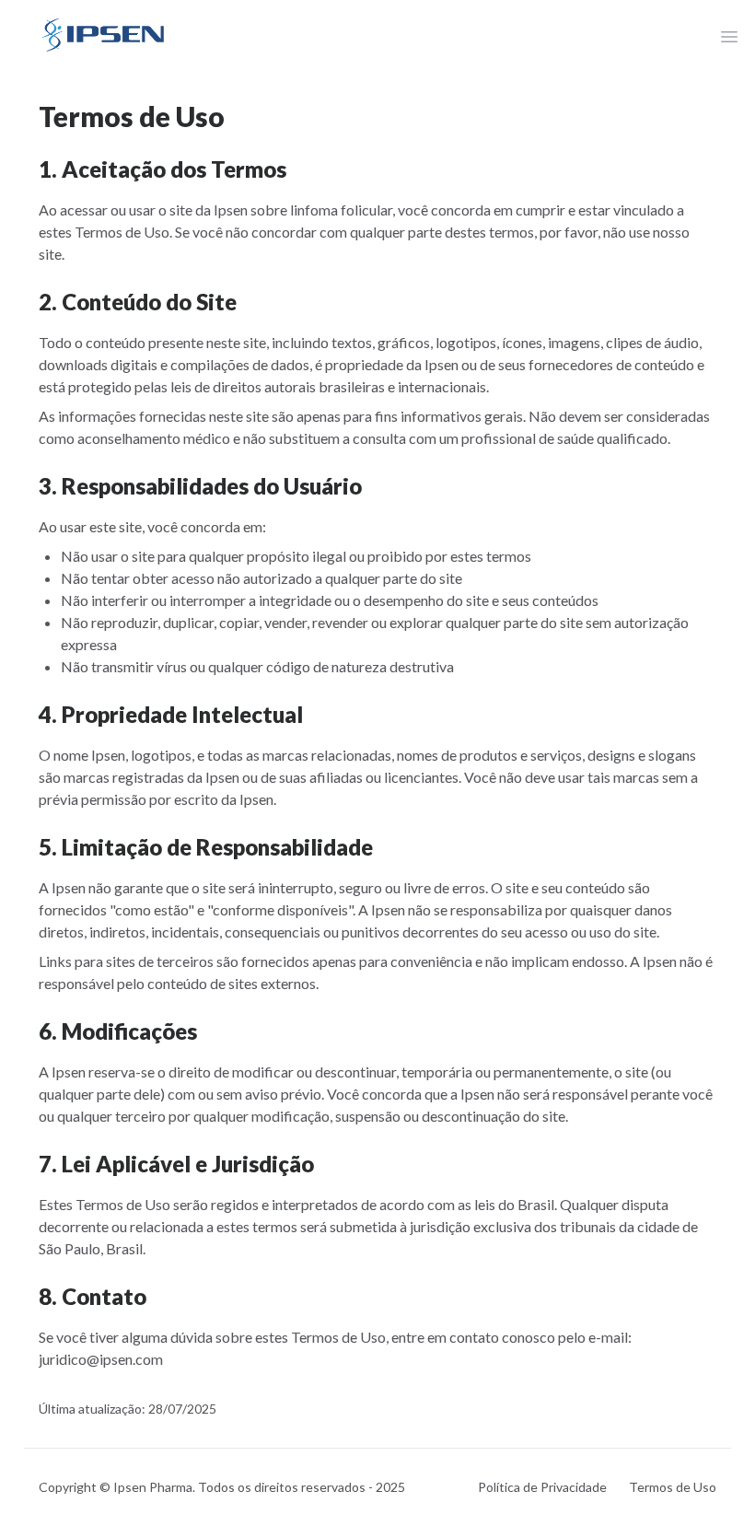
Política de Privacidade (542, 1487)
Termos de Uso (672, 1487)
